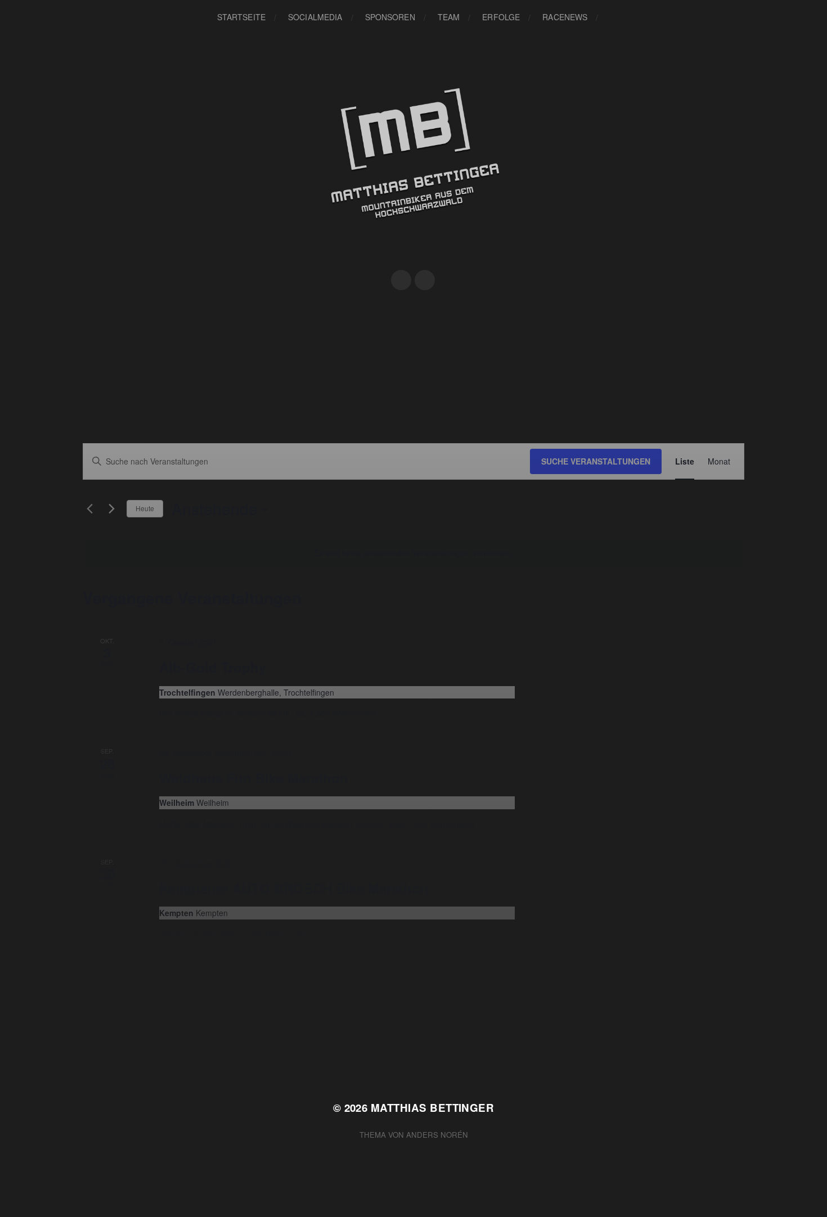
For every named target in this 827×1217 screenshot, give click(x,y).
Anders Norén (437, 1134)
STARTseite (241, 16)
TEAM (449, 16)
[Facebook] (401, 280)
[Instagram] (425, 280)
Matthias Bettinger (432, 1107)
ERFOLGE (501, 16)
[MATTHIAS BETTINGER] (413, 164)
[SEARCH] (615, 17)
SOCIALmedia (315, 16)
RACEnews (564, 16)
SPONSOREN (390, 16)
